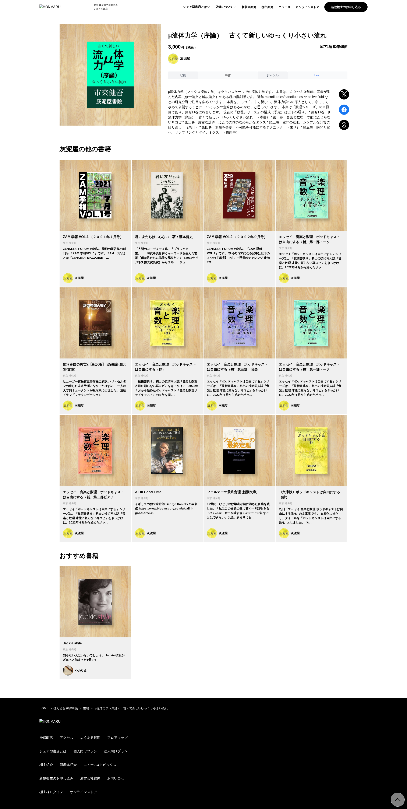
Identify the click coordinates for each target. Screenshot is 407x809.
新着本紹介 (249, 7)
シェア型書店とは (195, 6)
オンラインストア (307, 7)
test (317, 75)
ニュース (284, 7)
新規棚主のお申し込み (346, 7)
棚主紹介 (267, 7)
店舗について (224, 6)
